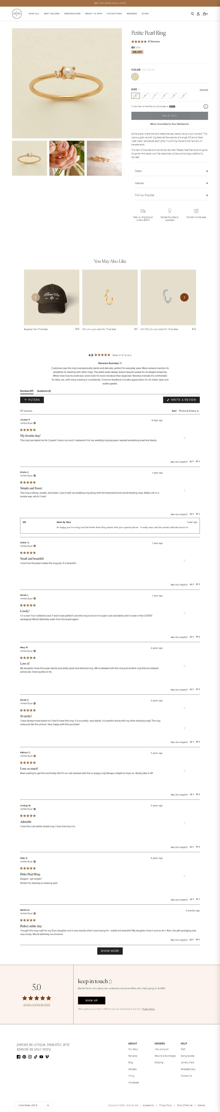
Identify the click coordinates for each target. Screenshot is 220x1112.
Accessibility (148, 1105)
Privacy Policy (165, 1105)
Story (145, 14)
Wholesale (133, 1082)
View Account (161, 1049)
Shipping (159, 1062)
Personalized (72, 14)
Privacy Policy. (148, 1009)
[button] (185, 438)
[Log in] (198, 13)
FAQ (183, 1049)
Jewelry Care (187, 1062)
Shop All (34, 14)
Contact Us (186, 1075)
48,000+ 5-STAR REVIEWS (36, 1005)
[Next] (184, 297)
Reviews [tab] (26, 391)
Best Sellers (52, 14)
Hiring (131, 1075)
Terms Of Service (184, 1105)
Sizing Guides (187, 1056)
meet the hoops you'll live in (110, 3)
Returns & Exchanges (165, 1056)
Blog (130, 1062)
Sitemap (201, 1105)
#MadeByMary (188, 1069)
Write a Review (185, 400)
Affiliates (132, 1069)
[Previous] (35, 297)
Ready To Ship (93, 14)
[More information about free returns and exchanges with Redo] (206, 106)
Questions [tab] (44, 391)
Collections (114, 14)
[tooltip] (120, 363)
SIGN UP (92, 1000)
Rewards (132, 14)
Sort (174, 410)
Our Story (133, 1049)
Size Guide (204, 90)
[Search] (192, 13)
